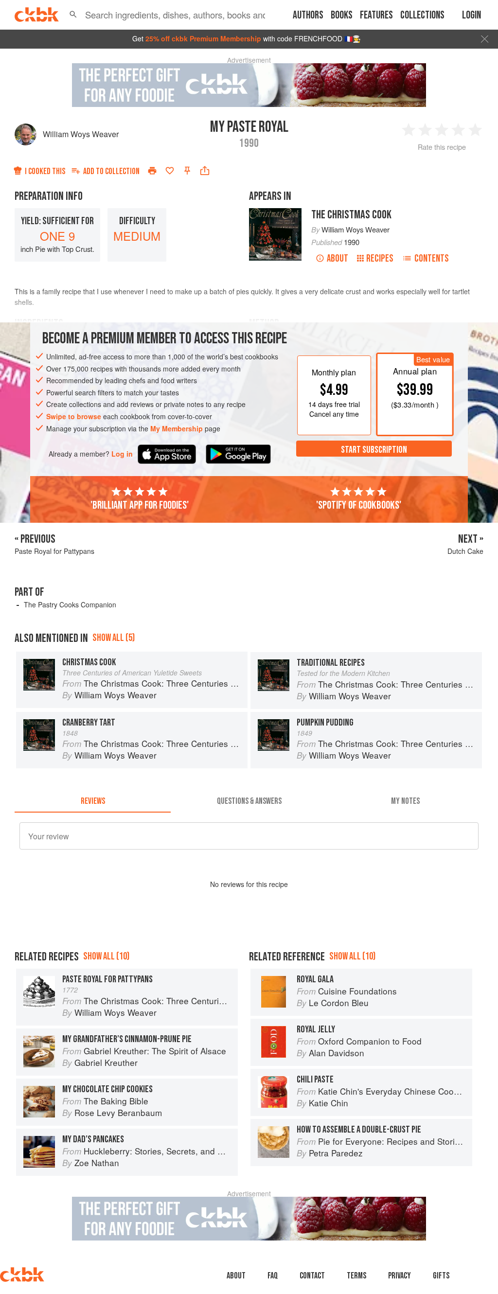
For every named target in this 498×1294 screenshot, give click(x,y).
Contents (431, 258)
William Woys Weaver (81, 134)
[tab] (93, 801)
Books (342, 15)
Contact (312, 1276)
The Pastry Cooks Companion (70, 604)
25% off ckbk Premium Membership (203, 38)
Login (471, 15)
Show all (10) (106, 956)
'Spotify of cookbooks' (358, 505)
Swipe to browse (73, 416)
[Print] (152, 170)
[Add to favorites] (169, 170)
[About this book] (275, 212)
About (337, 258)
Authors (308, 15)
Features (376, 15)
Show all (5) (113, 638)
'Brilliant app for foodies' (139, 505)
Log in (122, 454)
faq (272, 1276)
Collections (422, 15)
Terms (356, 1276)
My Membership (176, 428)
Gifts (441, 1276)
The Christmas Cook (351, 215)
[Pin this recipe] (187, 170)
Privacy (399, 1276)
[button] (73, 14)
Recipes (379, 258)
